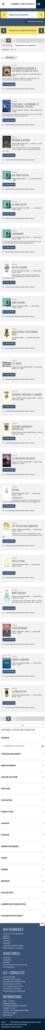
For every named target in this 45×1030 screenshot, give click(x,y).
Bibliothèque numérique (13, 948)
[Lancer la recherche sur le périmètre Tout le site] (41, 14)
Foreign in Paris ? (10, 1008)
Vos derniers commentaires (14, 991)
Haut (42, 923)
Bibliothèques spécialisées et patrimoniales (25, 1022)
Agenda (6, 936)
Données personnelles (20, 1010)
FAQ (4, 1001)
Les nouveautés (9, 977)
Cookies (6, 1010)
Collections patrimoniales (13, 946)
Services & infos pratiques (13, 934)
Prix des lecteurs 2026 (11, 984)
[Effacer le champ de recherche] (36, 14)
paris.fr (3, 1022)
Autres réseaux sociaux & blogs (15, 965)
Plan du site (7, 1015)
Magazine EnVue (9, 1003)
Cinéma (6, 941)
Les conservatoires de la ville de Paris (14, 1024)
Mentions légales (9, 1013)
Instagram (7, 960)
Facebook (7, 958)
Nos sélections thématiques (14, 982)
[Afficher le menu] (3, 4)
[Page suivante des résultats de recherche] (14, 40)
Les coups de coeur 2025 (13, 986)
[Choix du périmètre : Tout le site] (4, 14)
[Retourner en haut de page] (22, 725)
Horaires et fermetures (12, 979)
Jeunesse (6, 943)
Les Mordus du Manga (12, 989)
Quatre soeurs (17, 497)
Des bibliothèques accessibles (15, 1006)
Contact (11, 1001)
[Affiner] (8, 40)
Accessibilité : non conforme (11, 1026)
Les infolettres (8, 967)
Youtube (6, 962)
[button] (40, 4)
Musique (6, 938)
